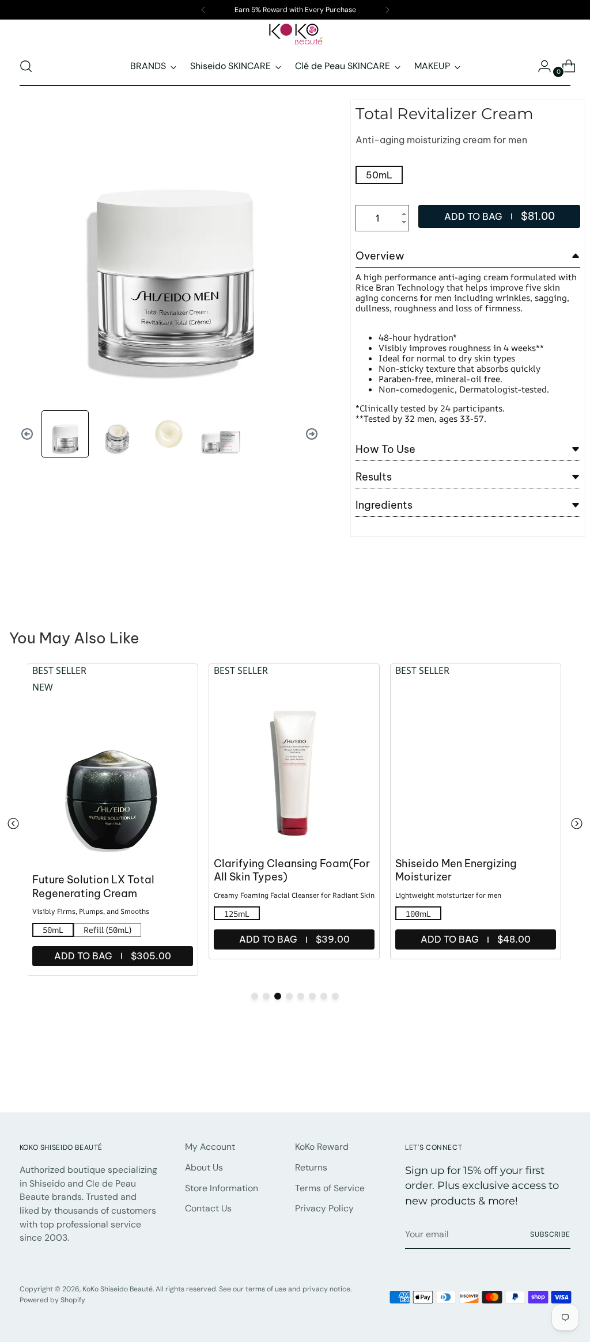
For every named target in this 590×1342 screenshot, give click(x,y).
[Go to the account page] (539, 66)
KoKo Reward (322, 1147)
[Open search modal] (25, 66)
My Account (210, 1147)
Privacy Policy (324, 1208)
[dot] (254, 996)
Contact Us (208, 1208)
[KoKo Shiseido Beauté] (295, 34)
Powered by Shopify (52, 1300)
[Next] (387, 10)
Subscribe (550, 1234)
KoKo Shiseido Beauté (117, 1289)
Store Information (221, 1188)
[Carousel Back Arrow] (27, 434)
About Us (204, 1167)
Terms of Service (330, 1188)
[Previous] (203, 10)
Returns (311, 1167)
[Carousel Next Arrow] (312, 434)
